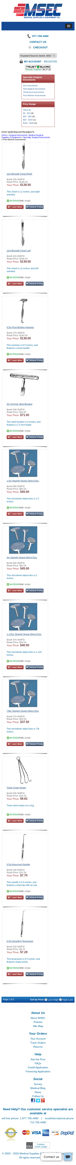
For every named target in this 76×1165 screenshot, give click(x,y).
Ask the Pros (38, 1059)
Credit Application (38, 1067)
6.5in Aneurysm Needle (18, 864)
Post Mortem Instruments (34, 95)
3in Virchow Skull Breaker (19, 404)
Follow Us (38, 1096)
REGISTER (50, 61)
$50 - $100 (28, 120)
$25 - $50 (27, 116)
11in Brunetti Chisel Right (19, 174)
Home (4, 135)
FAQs (38, 1063)
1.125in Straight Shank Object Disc (24, 634)
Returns (38, 1046)
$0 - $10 (26, 113)
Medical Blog (37, 1088)
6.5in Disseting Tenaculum (20, 941)
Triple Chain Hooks (16, 787)
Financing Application (38, 1071)
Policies (38, 1022)
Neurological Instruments (34, 89)
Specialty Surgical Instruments (36, 137)
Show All (26, 110)
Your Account (38, 1038)
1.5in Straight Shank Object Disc (23, 481)
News (38, 1092)
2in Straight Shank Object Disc (22, 557)
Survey (38, 1084)
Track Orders (38, 1042)
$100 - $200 (28, 123)
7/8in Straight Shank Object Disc (23, 711)
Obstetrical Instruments (33, 92)
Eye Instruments (30, 85)
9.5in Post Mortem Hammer (20, 327)
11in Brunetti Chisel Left (18, 250)
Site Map (38, 1026)
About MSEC (37, 1017)
